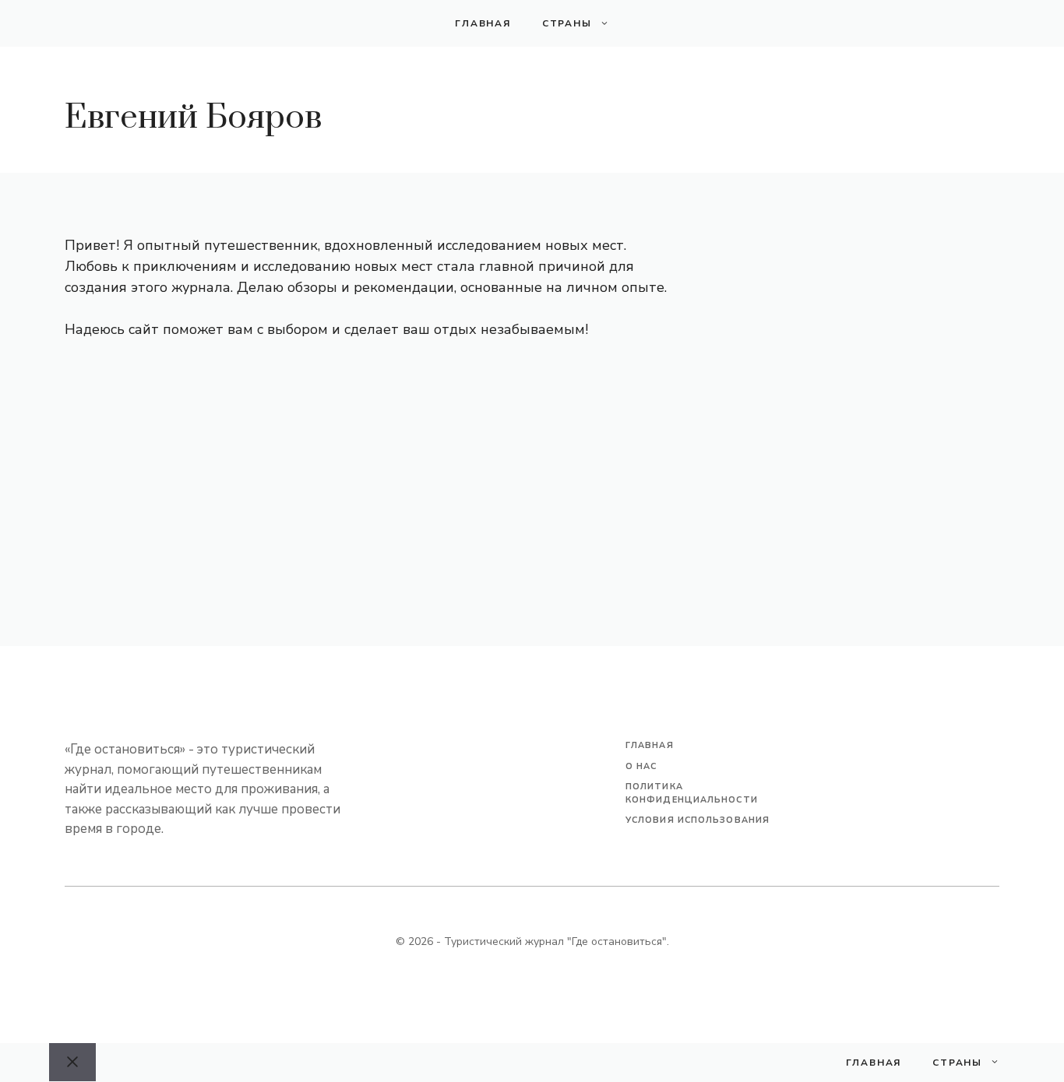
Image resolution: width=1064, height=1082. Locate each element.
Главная (483, 23)
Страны (567, 23)
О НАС (641, 766)
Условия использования (697, 820)
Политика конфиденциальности (691, 793)
